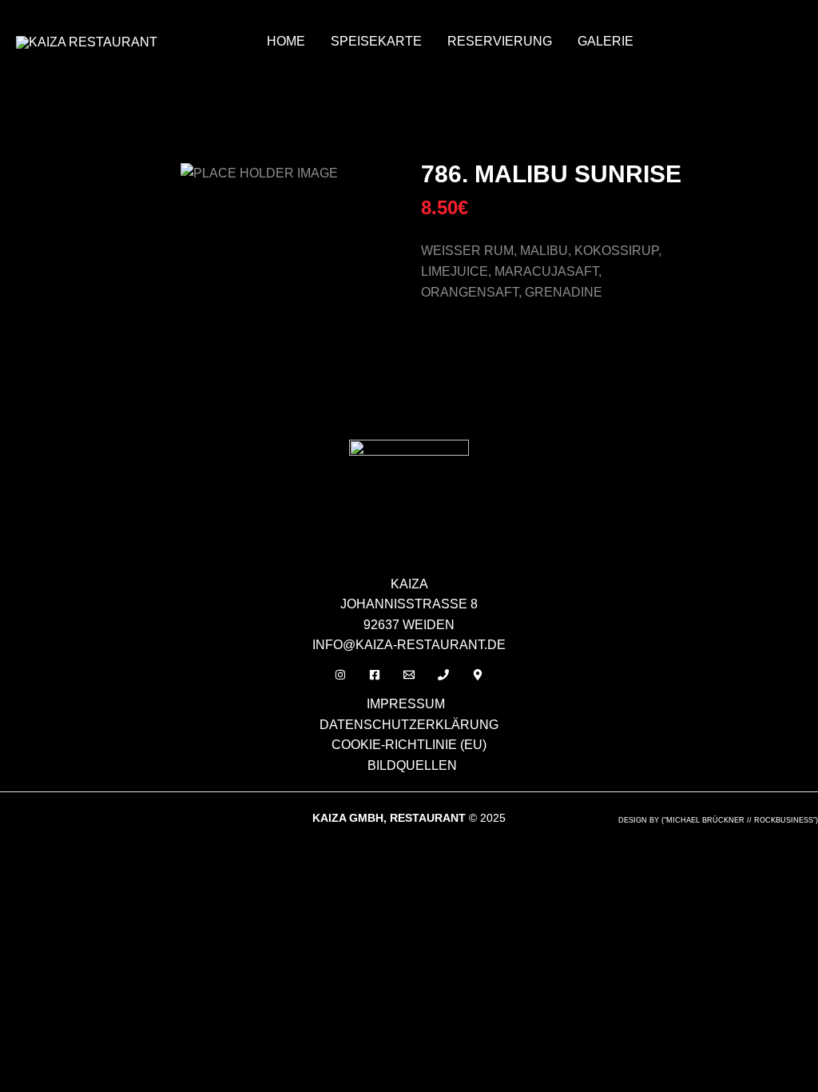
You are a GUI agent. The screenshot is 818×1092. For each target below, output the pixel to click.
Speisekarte (376, 41)
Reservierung (499, 41)
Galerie (605, 41)
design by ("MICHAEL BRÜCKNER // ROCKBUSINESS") (718, 820)
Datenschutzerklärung (409, 724)
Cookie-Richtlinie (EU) (409, 744)
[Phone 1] (443, 675)
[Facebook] (374, 675)
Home (286, 41)
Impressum (406, 704)
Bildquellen (412, 765)
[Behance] (478, 675)
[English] (671, 21)
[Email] (409, 675)
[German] (692, 21)
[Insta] (340, 675)
